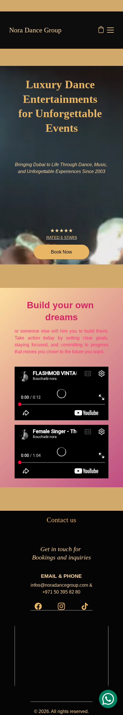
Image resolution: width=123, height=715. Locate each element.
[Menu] (110, 30)
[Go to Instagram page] (61, 606)
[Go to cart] (101, 30)
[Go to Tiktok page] (84, 606)
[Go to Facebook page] (38, 606)
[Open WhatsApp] (108, 699)
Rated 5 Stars (61, 237)
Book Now (61, 252)
